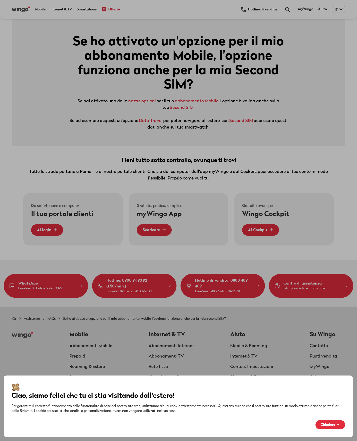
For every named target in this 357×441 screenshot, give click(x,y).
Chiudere (328, 425)
